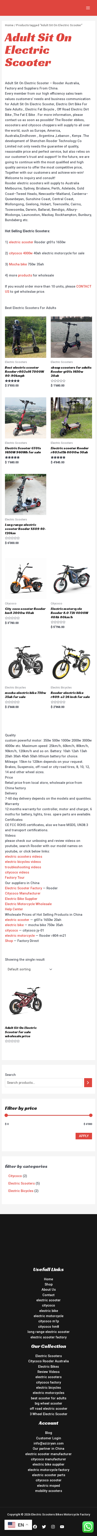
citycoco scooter (49, 1480)
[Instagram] (53, 1527)
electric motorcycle (20, 936)
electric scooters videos (23, 857)
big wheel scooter (48, 1403)
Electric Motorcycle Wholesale (28, 904)
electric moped (48, 1486)
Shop (9, 941)
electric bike (14, 925)
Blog (48, 1433)
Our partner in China (48, 1449)
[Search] (88, 1082)
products (25, 275)
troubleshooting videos (23, 867)
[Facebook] (35, 1527)
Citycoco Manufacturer (23, 893)
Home (9, 25)
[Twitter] (44, 1527)
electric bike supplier (48, 1464)
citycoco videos (17, 872)
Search (10, 1075)
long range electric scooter (49, 1332)
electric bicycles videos (23, 862)
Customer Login (48, 1438)
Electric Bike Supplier (21, 899)
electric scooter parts (48, 1475)
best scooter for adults (48, 1398)
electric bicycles (48, 1388)
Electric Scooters (48, 1356)
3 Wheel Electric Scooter (48, 1414)
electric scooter (21, 242)
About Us (49, 1290)
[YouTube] (62, 1527)
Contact (48, 1295)
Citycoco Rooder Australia (48, 1361)
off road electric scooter (48, 1409)
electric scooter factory (48, 1337)
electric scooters (48, 1377)
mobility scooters (48, 1491)
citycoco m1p (48, 1321)
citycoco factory (48, 1382)
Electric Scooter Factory (23, 888)
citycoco (11, 930)
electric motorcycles (48, 1393)
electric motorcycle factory (48, 1470)
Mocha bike (18, 264)
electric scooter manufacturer (48, 1454)
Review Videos (48, 1372)
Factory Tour (15, 878)
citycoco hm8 (48, 1327)
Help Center (14, 909)
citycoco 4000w (21, 253)
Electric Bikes (48, 1367)
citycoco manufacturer (48, 1459)
